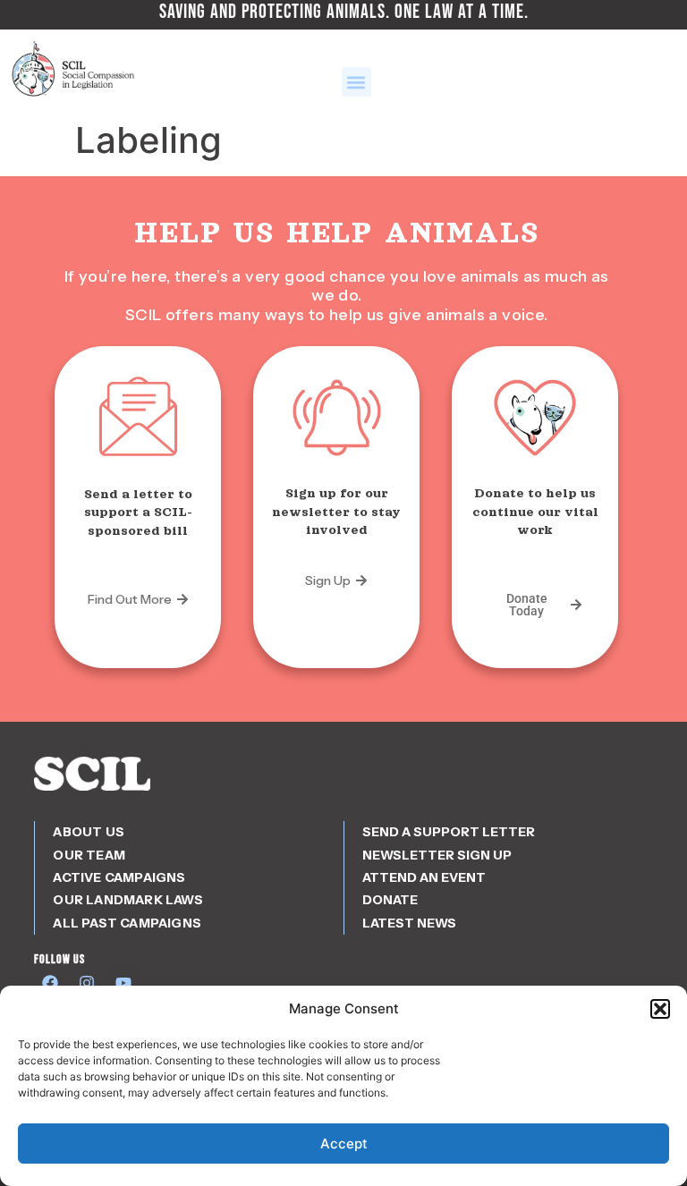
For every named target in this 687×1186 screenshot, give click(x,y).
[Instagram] (87, 983)
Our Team (89, 855)
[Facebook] (50, 983)
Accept (344, 1143)
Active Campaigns (119, 877)
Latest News (409, 923)
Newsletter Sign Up (437, 855)
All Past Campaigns (127, 923)
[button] (660, 1009)
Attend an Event (424, 877)
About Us (88, 832)
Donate (390, 900)
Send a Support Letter (448, 832)
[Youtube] (123, 983)
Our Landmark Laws (127, 900)
